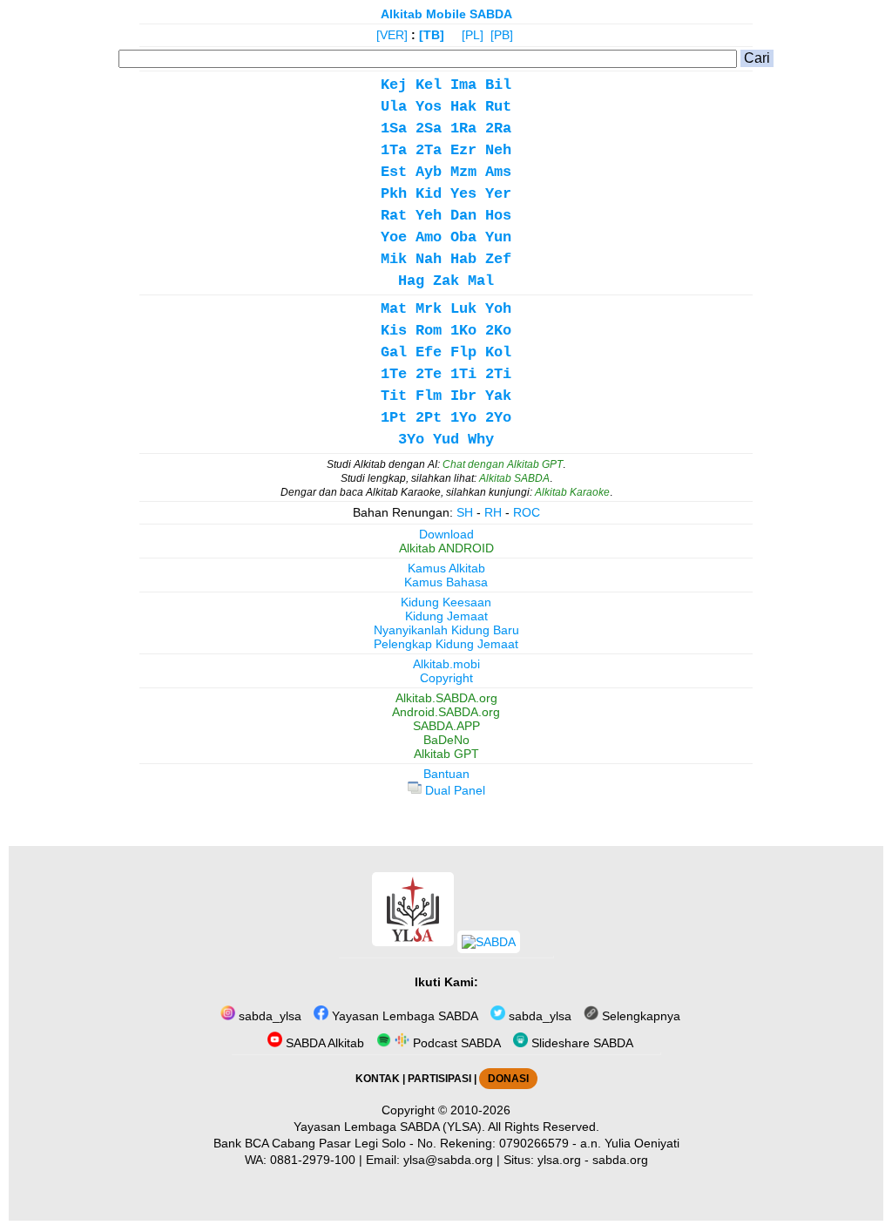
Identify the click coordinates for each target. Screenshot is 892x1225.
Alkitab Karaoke (572, 492)
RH (493, 512)
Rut (498, 106)
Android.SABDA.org (446, 712)
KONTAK (377, 1079)
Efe (429, 352)
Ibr (463, 396)
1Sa (394, 128)
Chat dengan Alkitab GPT (503, 464)
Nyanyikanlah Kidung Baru (446, 630)
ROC (526, 512)
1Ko (463, 330)
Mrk (429, 309)
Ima (463, 85)
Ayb (429, 172)
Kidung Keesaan (446, 602)
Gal (394, 352)
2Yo (498, 417)
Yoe (394, 237)
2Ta (429, 150)
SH (464, 512)
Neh (498, 150)
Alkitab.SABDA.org (446, 698)
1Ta (394, 150)
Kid (429, 194)
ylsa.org (559, 1160)
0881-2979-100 (312, 1160)
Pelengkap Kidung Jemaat (446, 644)
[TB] (431, 35)
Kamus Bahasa (446, 582)
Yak (498, 396)
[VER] (392, 35)
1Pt (394, 417)
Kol (498, 352)
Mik (394, 259)
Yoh (498, 309)
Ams (498, 172)
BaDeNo (446, 740)
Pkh (394, 194)
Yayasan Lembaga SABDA (403, 1016)
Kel (429, 85)
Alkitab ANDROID (446, 548)
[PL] (472, 35)
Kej (394, 85)
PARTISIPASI (439, 1079)
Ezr (463, 150)
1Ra (463, 128)
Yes (463, 194)
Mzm (463, 172)
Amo (429, 237)
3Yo (411, 439)
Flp (463, 352)
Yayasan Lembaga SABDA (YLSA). (389, 1127)
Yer (498, 194)
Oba (463, 237)
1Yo (463, 417)
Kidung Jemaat (446, 616)
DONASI (508, 1079)
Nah (429, 259)
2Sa (429, 128)
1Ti (463, 374)
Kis (394, 330)
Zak (446, 281)
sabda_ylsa (268, 1016)
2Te (429, 374)
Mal (481, 281)
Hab (463, 259)
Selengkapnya (639, 1016)
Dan (463, 215)
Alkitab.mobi (446, 664)
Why (481, 439)
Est (394, 172)
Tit (394, 396)
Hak (463, 106)
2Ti (498, 374)
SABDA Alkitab (323, 1043)
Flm (429, 396)
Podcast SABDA (455, 1043)
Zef (498, 259)
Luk (463, 309)
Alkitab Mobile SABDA (446, 14)
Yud (446, 439)
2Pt (429, 417)
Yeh (429, 215)
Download (446, 534)
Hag (411, 281)
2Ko (498, 330)
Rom (429, 330)
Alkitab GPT (446, 754)
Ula (394, 106)
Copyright (446, 678)
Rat (394, 215)
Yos (429, 106)
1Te (394, 374)
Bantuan (446, 774)
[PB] (501, 35)
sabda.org (620, 1160)
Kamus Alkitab (446, 568)
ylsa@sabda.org (448, 1160)
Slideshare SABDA (580, 1043)
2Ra (498, 128)
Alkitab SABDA (514, 478)
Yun (498, 237)
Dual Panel (453, 790)
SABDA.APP (446, 726)
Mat (394, 309)
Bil (498, 85)
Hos (498, 215)
